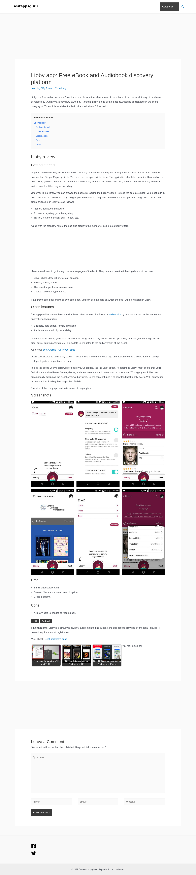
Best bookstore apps (56, 639)
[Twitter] (33, 853)
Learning (35, 88)
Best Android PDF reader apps (59, 349)
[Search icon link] (183, 7)
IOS (35, 621)
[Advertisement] (98, 39)
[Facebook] (33, 846)
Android (46, 621)
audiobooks (115, 314)
